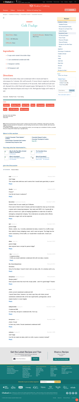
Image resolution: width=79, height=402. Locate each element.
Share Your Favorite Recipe (61, 359)
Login (44, 1)
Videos (12, 10)
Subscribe (35, 358)
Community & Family (11, 372)
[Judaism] (8, 2)
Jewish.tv (21, 387)
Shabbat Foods (62, 82)
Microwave (24, 109)
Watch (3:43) (39, 159)
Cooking (51, 387)
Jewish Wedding (53, 369)
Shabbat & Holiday (14, 14)
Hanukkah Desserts (37, 14)
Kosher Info (20, 10)
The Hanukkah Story (41, 151)
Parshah (52, 373)
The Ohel (63, 370)
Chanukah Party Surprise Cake (13, 142)
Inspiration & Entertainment (12, 370)
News (43, 387)
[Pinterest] (73, 393)
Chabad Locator (65, 373)
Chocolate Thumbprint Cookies (40, 139)
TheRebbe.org (26, 377)
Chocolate (50, 105)
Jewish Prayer (53, 374)
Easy (5, 109)
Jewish (47, 393)
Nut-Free (25, 105)
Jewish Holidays (53, 368)
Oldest (16, 169)
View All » (34, 141)
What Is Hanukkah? (14, 156)
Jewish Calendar (39, 369)
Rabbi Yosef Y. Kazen (30, 393)
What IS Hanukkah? (41, 156)
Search (37, 373)
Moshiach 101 (25, 372)
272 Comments (12, 159)
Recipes (5, 10)
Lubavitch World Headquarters (52, 392)
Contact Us (74, 397)
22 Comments (46, 159)
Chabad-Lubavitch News (67, 372)
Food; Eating (62, 84)
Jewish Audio (53, 375)
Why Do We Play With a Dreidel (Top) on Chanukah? (17, 151)
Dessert (6, 105)
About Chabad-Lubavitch (67, 368)
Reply (10, 184)
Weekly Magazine (10, 373)
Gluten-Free (15, 105)
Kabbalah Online (26, 374)
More (60, 46)
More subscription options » (64, 94)
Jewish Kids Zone (26, 373)
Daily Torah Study (39, 370)
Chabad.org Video (26, 368)
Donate (66, 1)
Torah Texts (58, 387)
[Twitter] (70, 393)
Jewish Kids (73, 387)
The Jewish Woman (27, 369)
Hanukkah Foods (25, 14)
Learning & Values (11, 369)
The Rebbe (64, 369)
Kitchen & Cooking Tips (34, 10)
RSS (37, 375)
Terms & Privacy (66, 397)
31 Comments (12, 154)
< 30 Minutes (13, 109)
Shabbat (52, 370)
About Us (59, 397)
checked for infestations (17, 125)
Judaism (42, 393)
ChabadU (28, 387)
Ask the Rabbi (49, 1)
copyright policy (24, 128)
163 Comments (39, 152)
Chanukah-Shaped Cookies (39, 137)
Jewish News (25, 370)
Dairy (33, 105)
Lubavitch (28, 392)
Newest (13, 169)
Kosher (51, 372)
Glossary (38, 374)
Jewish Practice (10, 368)
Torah (39, 393)
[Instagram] (76, 393)
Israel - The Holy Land (27, 375)
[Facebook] (67, 393)
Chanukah (40, 105)
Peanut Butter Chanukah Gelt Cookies (15, 140)
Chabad (24, 392)
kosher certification (38, 123)
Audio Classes (36, 387)
